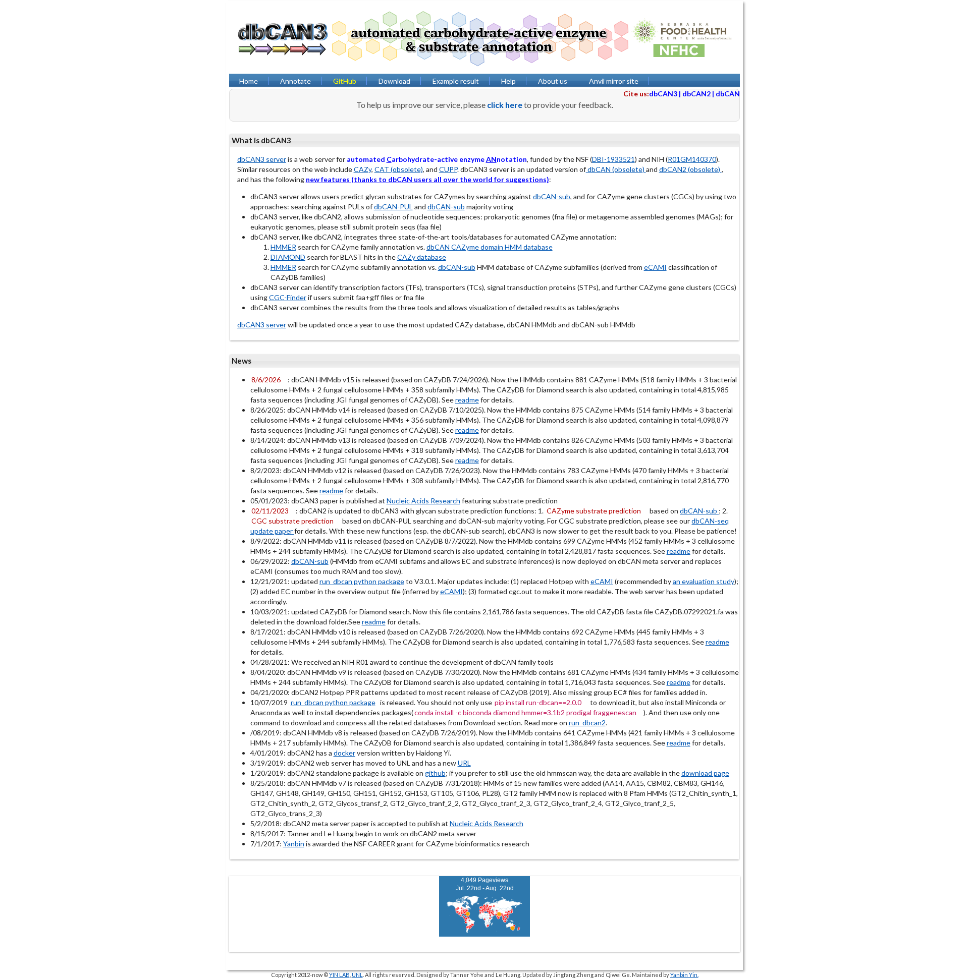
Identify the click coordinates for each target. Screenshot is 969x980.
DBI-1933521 (613, 159)
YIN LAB (339, 974)
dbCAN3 (663, 93)
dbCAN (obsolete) (616, 169)
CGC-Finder (287, 297)
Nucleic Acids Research (423, 500)
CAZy (362, 169)
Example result (456, 81)
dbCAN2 (696, 93)
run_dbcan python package (361, 581)
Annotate (295, 81)
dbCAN (728, 93)
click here (504, 104)
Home (248, 81)
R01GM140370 (692, 159)
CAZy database (421, 257)
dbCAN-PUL (393, 206)
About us (552, 81)
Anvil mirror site (613, 81)
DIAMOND (288, 257)
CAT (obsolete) (398, 169)
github (435, 773)
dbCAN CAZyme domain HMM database (489, 247)
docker (344, 752)
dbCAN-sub (551, 196)
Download (394, 81)
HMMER (283, 247)
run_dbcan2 (587, 722)
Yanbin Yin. (684, 974)
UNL (357, 974)
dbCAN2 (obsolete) (690, 169)
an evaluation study (703, 581)
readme (467, 399)
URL (464, 763)
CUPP (448, 169)
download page (705, 773)
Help (508, 81)
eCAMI (655, 267)
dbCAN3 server (261, 159)
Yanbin (293, 843)
